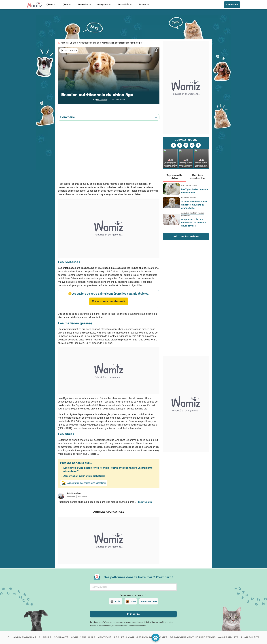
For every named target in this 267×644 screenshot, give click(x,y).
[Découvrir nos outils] (155, 638)
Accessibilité (228, 637)
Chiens (73, 43)
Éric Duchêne (101, 100)
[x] (179, 145)
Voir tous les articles (186, 236)
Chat (133, 601)
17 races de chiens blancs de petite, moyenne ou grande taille (194, 204)
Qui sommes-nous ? (22, 637)
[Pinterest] (198, 145)
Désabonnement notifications (193, 637)
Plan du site (250, 637)
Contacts (61, 637)
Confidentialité (83, 637)
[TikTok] (192, 145)
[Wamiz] (34, 4)
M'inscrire (133, 614)
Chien (118, 601)
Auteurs (45, 637)
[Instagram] (185, 145)
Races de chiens (188, 197)
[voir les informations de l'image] (156, 50)
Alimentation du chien (89, 43)
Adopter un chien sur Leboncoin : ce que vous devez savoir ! (193, 222)
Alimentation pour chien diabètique (84, 476)
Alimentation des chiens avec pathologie (122, 43)
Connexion (232, 4)
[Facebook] (173, 145)
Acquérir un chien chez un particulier (192, 214)
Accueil (64, 43)
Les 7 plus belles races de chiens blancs (194, 191)
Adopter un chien (189, 185)
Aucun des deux (148, 601)
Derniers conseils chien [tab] (197, 177)
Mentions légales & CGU (115, 637)
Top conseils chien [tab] (174, 177)
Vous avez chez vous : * (133, 595)
